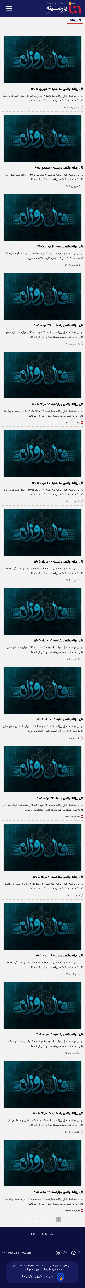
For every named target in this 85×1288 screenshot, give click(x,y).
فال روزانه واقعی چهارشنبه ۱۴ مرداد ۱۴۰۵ (57, 1192)
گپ (78, 1253)
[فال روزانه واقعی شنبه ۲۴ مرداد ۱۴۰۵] (42, 690)
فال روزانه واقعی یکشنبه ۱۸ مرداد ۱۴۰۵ (59, 1034)
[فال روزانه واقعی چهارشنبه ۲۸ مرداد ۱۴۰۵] (42, 375)
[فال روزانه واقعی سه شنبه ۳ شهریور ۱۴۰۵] (42, 59)
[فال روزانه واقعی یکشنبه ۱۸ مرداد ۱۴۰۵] (42, 1005)
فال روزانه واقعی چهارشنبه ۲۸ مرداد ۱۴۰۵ (57, 404)
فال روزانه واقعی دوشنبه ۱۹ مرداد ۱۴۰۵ (59, 956)
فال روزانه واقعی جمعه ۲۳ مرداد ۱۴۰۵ (59, 798)
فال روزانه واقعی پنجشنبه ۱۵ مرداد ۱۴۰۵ (58, 1113)
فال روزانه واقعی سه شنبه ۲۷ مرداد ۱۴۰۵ (57, 483)
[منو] (9, 9)
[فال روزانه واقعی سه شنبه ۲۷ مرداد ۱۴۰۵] (42, 453)
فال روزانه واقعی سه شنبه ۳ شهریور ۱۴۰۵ (57, 89)
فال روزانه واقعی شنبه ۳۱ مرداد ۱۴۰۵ (60, 246)
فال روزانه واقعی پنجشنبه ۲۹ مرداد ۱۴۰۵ (57, 325)
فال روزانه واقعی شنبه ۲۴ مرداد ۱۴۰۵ (60, 719)
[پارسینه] (61, 9)
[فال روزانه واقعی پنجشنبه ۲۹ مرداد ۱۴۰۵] (42, 296)
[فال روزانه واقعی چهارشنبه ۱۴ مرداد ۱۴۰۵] (42, 1163)
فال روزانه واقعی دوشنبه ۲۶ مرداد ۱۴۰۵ (58, 562)
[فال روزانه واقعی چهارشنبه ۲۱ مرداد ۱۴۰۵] (42, 847)
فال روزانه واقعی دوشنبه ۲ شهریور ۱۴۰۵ (58, 168)
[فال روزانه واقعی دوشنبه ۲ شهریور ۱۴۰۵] (42, 138)
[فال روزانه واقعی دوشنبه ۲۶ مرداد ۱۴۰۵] (42, 532)
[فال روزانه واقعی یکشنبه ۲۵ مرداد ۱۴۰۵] (42, 611)
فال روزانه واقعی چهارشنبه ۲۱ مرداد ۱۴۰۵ (58, 877)
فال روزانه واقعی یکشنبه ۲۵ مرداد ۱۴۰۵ (58, 640)
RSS (33, 1235)
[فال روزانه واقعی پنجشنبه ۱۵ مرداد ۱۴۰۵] (42, 1084)
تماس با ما (48, 1235)
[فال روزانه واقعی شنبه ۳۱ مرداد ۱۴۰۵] (42, 217)
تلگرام (64, 1253)
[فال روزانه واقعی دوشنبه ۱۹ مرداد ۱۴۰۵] (42, 926)
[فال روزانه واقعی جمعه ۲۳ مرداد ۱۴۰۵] (42, 769)
